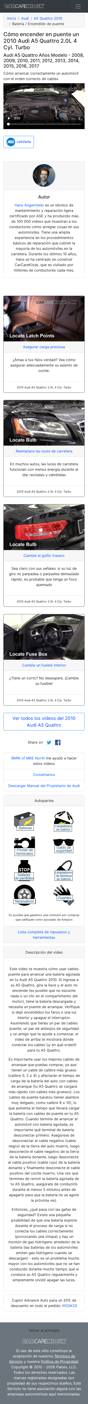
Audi (25, 18)
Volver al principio (44, 1330)
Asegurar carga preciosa (44, 347)
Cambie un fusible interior (44, 665)
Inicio (11, 18)
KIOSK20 (69, 1305)
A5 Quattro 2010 (48, 18)
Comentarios (44, 774)
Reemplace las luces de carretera (44, 451)
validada (23, 141)
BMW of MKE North (28, 758)
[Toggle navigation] (78, 6)
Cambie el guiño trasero (44, 555)
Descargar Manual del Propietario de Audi (44, 785)
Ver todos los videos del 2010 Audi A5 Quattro (44, 722)
